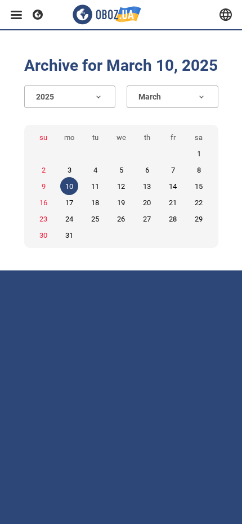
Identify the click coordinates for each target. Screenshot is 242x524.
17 (69, 202)
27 (147, 219)
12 (121, 186)
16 (43, 202)
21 (173, 202)
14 (173, 186)
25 (95, 219)
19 (121, 202)
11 (95, 186)
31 (69, 235)
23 (43, 219)
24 (69, 219)
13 (147, 186)
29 (199, 219)
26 (121, 219)
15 (199, 186)
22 (199, 202)
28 (173, 219)
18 (95, 202)
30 (43, 235)
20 (147, 202)
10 (69, 186)
